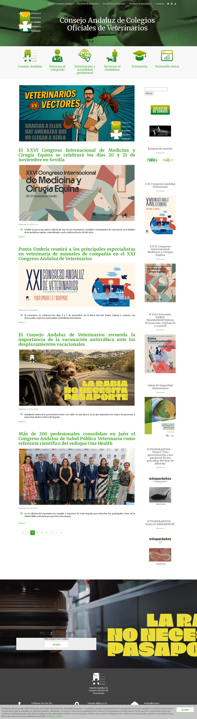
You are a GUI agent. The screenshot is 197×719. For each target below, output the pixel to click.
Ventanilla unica (151, 703)
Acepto (56, 644)
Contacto (159, 4)
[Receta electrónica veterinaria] (168, 160)
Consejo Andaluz (64, 4)
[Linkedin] (172, 3)
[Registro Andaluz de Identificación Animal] (152, 160)
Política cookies (54, 716)
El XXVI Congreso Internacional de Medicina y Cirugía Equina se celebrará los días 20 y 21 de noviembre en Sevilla (76, 154)
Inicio (50, 4)
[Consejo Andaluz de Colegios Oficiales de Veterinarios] (29, 3)
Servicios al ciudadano (140, 4)
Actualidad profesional (113, 4)
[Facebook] (168, 3)
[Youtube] (175, 3)
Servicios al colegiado (87, 4)
